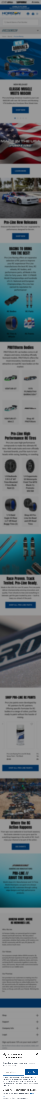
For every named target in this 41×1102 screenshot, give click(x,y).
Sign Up (31, 1072)
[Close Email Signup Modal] (37, 1054)
